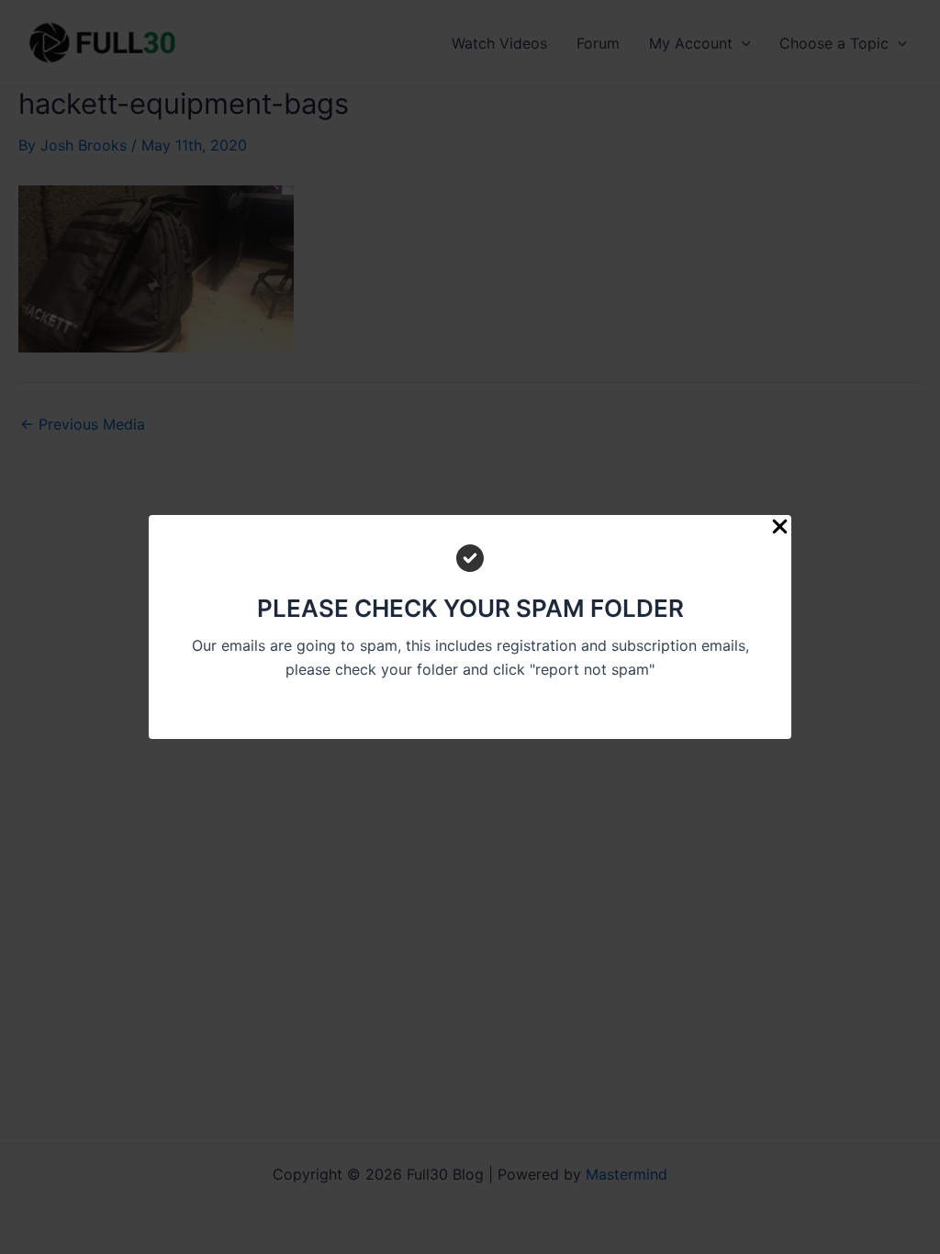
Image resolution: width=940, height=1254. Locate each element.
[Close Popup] (779, 527)
